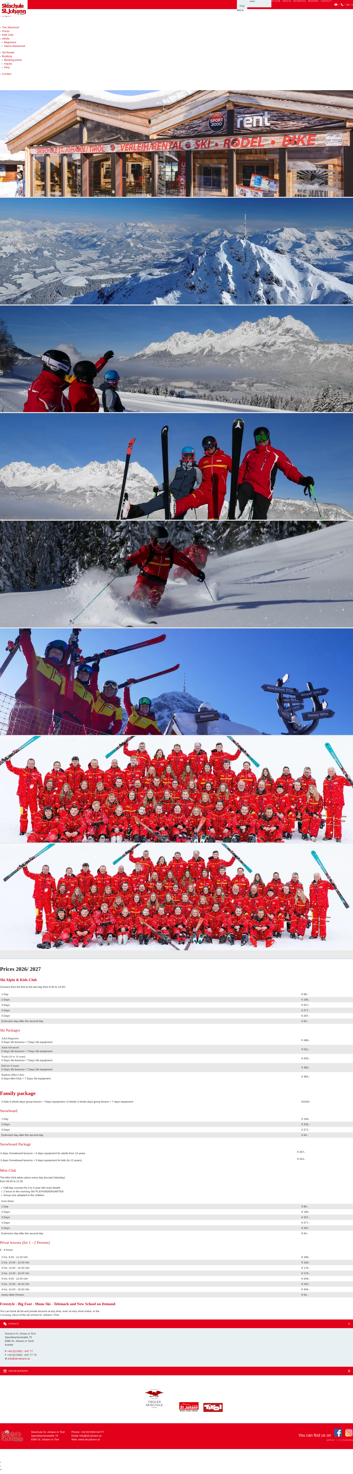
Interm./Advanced (14, 46)
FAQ (242, 6)
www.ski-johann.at (89, 1439)
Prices (6, 31)
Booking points (13, 59)
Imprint (330, 1440)
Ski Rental (8, 52)
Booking (7, 56)
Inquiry (8, 63)
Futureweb (346, 1440)
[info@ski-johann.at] (336, 4)
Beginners (10, 42)
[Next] (296, 525)
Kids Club (8, 34)
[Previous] (57, 525)
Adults (6, 38)
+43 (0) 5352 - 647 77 (20, 1351)
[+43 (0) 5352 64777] (342, 4)
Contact (6, 73)
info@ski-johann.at (19, 1358)
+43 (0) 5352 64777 (92, 1432)
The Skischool (10, 27)
